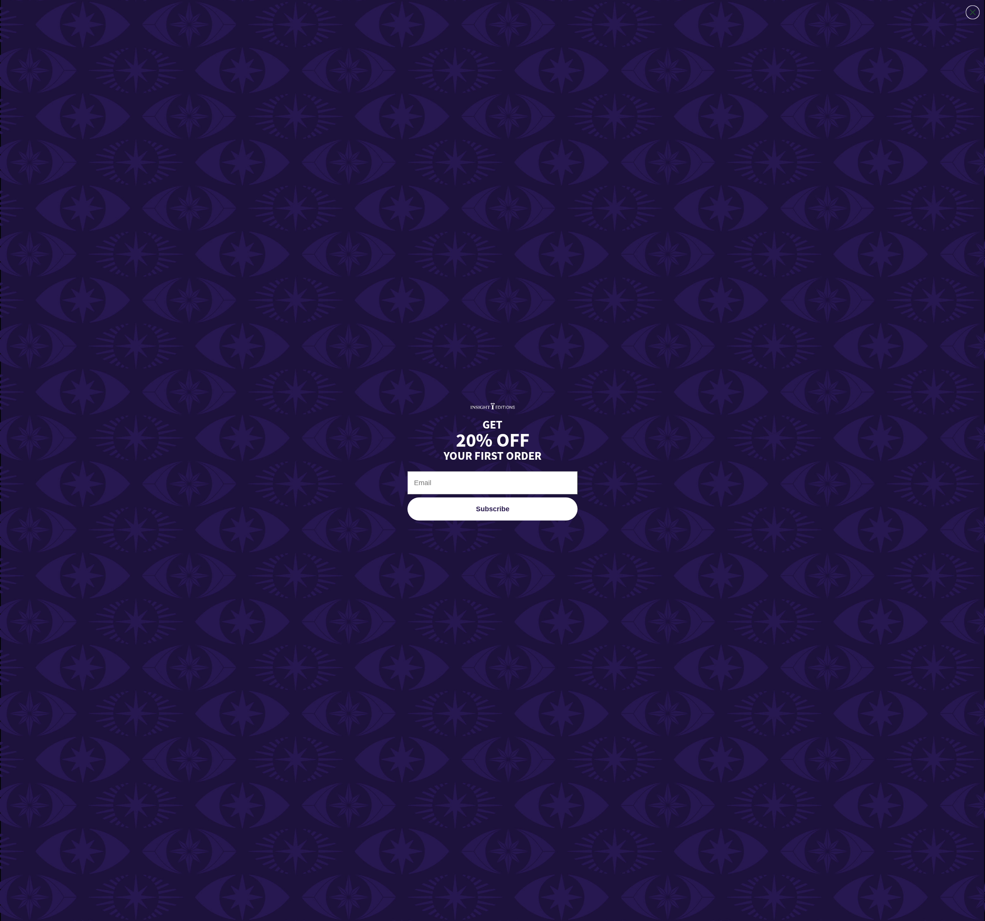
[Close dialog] (973, 12)
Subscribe (492, 509)
